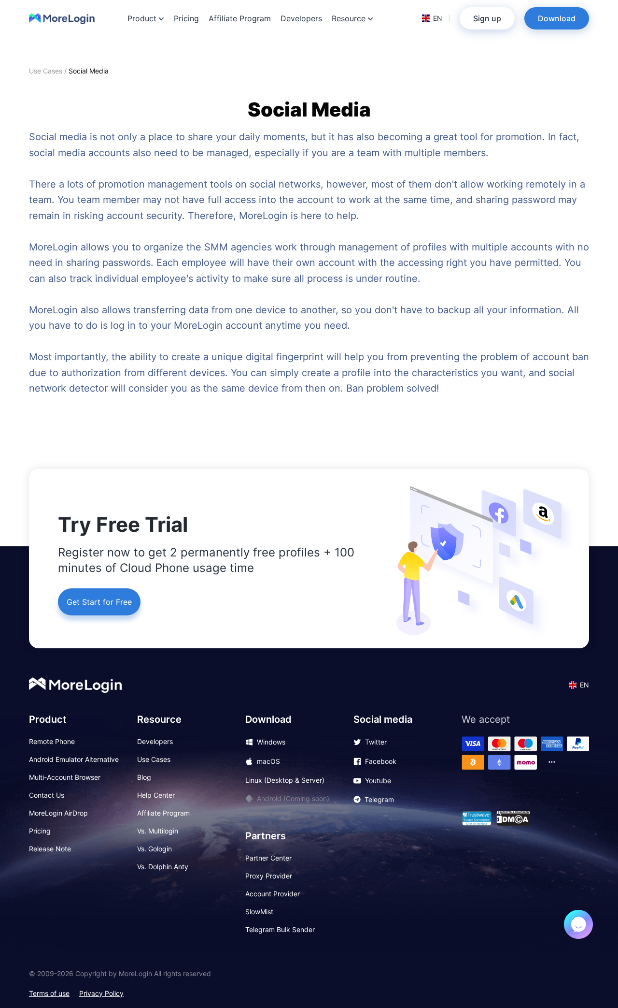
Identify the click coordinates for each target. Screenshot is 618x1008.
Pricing (186, 18)
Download (557, 18)
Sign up (487, 18)
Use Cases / (49, 71)
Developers (301, 18)
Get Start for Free (99, 602)
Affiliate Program (240, 18)
